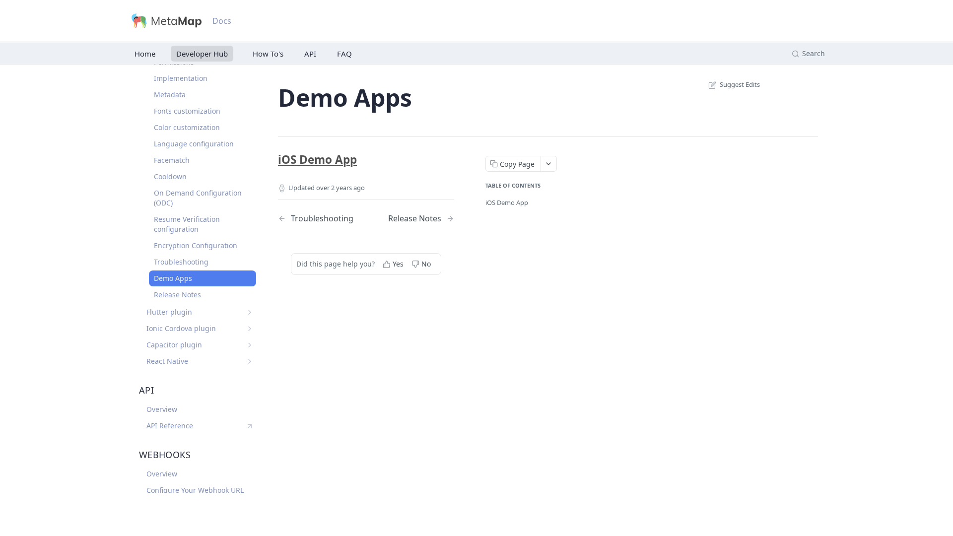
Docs (221, 20)
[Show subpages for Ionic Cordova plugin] (250, 329)
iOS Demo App (317, 159)
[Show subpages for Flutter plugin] (250, 312)
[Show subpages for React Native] (250, 361)
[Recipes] (266, 54)
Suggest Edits (740, 84)
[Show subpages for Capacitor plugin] (250, 345)
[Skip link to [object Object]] (271, 159)
